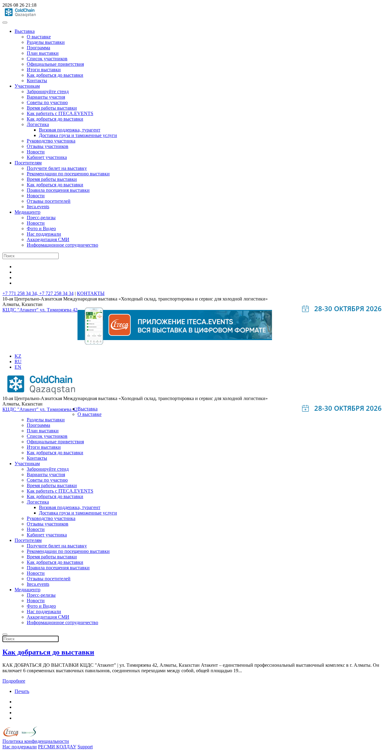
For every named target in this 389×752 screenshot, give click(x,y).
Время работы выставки (52, 108)
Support (85, 746)
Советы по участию (47, 102)
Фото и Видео (41, 228)
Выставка (25, 31)
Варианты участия (46, 97)
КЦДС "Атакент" (21, 309)
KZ (18, 356)
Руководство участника (51, 140)
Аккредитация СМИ (48, 239)
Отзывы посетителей (49, 201)
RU (18, 361)
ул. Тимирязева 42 (58, 309)
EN (18, 367)
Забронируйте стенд (48, 91)
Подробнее (13, 680)
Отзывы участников (47, 146)
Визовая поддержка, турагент (69, 129)
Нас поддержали (44, 234)
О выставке (39, 36)
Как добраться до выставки (55, 75)
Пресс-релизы (41, 217)
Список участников (47, 58)
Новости (36, 151)
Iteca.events (38, 206)
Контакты (37, 80)
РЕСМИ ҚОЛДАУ (57, 746)
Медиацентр (27, 212)
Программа (38, 47)
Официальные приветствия (55, 64)
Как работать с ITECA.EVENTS (60, 113)
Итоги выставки (44, 69)
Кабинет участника (47, 157)
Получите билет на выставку (57, 168)
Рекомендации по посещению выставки (68, 173)
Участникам (27, 86)
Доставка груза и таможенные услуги (78, 135)
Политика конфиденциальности (35, 741)
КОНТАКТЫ (91, 293)
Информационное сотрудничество (62, 245)
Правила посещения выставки (58, 190)
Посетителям (28, 162)
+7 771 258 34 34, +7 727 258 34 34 (38, 293)
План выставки (43, 53)
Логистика (38, 124)
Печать (22, 691)
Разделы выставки (46, 42)
